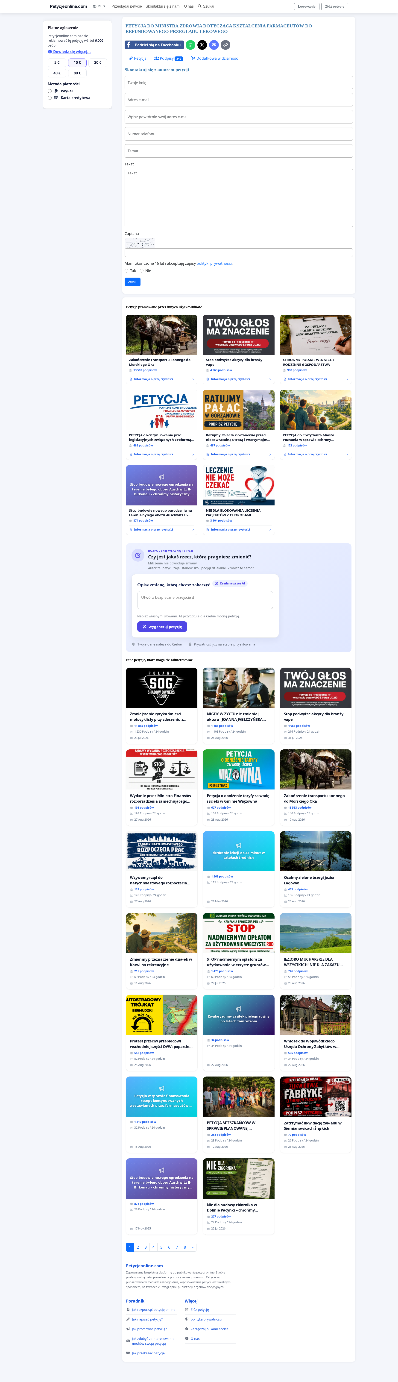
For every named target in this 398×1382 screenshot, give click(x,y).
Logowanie (307, 6)
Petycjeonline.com (68, 6)
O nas (189, 6)
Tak (133, 270)
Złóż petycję (334, 6)
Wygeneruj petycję (165, 626)
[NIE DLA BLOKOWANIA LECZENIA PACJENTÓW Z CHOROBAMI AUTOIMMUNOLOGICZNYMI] (238, 500)
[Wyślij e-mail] (214, 45)
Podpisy (170, 58)
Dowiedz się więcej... (71, 51)
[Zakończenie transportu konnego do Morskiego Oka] (161, 349)
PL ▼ (102, 6)
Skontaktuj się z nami (163, 6)
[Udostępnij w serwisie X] (202, 45)
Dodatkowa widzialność (217, 58)
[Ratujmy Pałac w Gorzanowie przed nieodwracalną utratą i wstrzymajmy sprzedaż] (238, 425)
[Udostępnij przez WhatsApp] (190, 45)
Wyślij (133, 282)
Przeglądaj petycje (126, 6)
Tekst (129, 164)
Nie (148, 270)
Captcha (132, 233)
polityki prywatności (214, 263)
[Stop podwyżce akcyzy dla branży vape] (238, 349)
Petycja (139, 58)
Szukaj (208, 6)
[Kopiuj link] (225, 45)
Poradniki (136, 1301)
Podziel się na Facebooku (158, 44)
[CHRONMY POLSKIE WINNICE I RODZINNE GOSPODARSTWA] (315, 349)
